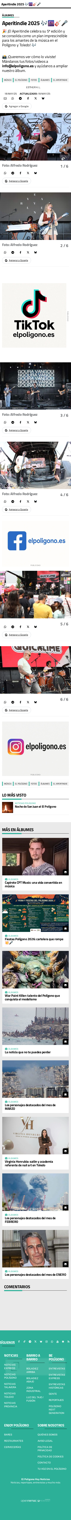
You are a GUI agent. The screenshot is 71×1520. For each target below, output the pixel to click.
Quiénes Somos (47, 1434)
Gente (53, 1393)
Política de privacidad (45, 1449)
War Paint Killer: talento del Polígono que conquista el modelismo (32, 997)
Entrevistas (57, 1368)
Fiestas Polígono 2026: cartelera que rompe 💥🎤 (34, 940)
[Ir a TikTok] (24, 1341)
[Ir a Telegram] (30, 1341)
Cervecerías (12, 1447)
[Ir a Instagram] (46, 1341)
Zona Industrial (33, 1389)
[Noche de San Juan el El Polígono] (7, 807)
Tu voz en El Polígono (52, 1468)
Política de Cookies (50, 1456)
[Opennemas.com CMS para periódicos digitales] (35, 1500)
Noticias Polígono (10, 1376)
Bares (8, 1434)
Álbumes (8, 15)
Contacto (44, 1462)
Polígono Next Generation (56, 1409)
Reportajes (56, 1400)
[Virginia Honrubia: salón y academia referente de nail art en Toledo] (35, 1135)
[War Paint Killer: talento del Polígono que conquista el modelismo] (35, 969)
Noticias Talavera (10, 1386)
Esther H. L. (33, 87)
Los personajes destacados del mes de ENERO (35, 1274)
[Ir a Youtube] (57, 1341)
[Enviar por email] (5, 98)
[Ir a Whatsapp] (52, 1341)
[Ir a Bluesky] (41, 1341)
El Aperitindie (60, 80)
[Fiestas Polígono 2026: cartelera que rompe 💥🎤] (35, 913)
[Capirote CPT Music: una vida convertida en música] (35, 856)
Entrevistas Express (57, 1376)
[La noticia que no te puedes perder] (35, 1026)
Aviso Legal (45, 1440)
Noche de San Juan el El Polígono (35, 806)
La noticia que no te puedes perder (28, 1051)
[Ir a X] (35, 1341)
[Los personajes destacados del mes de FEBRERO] (35, 1192)
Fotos (34, 80)
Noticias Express (10, 1366)
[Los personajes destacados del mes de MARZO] (35, 1079)
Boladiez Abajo (32, 1380)
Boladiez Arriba (32, 1370)
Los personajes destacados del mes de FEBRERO (30, 1219)
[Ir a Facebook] (19, 1341)
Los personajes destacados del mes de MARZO (30, 1106)
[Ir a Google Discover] (63, 1341)
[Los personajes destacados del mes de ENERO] (35, 1248)
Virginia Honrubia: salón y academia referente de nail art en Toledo (29, 1163)
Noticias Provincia (10, 1405)
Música (7, 80)
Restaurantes (13, 1440)
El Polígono (21, 80)
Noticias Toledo (10, 1395)
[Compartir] (13, 98)
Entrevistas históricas (57, 1386)
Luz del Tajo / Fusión (35, 1399)
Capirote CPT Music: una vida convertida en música (33, 884)
